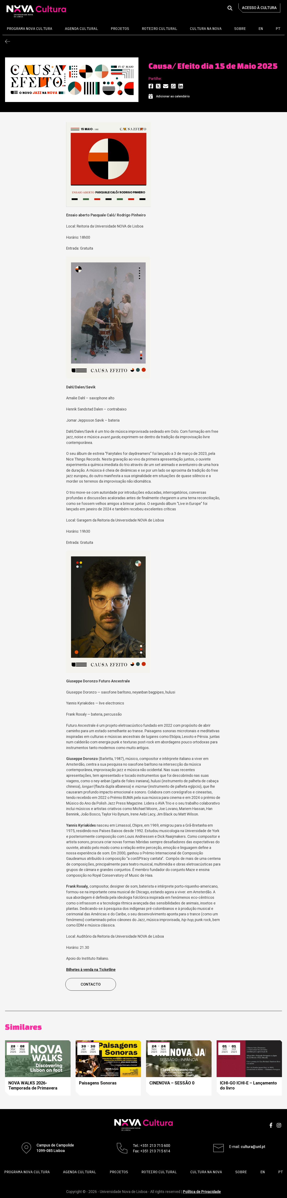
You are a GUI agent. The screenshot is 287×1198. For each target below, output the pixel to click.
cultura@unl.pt (253, 1147)
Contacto (91, 984)
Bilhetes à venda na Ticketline (91, 970)
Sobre (240, 28)
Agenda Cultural (81, 28)
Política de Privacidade (202, 1192)
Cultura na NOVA (206, 28)
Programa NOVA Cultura (29, 28)
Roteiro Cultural (159, 28)
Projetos (120, 28)
